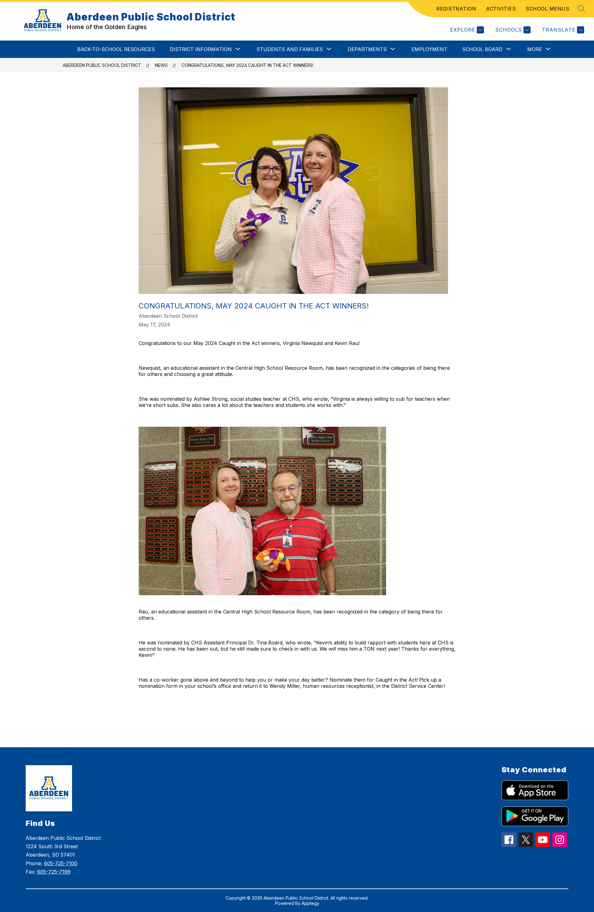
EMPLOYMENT (429, 49)
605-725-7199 (54, 872)
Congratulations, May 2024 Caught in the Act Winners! (247, 65)
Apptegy (310, 903)
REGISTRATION (456, 9)
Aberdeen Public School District (102, 65)
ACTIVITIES (501, 9)
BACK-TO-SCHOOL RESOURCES (116, 49)
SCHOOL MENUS (547, 9)
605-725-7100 (60, 863)
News (161, 65)
